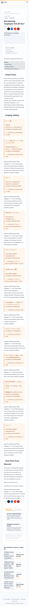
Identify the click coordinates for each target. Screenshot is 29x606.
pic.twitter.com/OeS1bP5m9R (13, 186)
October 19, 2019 (18, 263)
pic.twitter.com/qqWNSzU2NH (13, 129)
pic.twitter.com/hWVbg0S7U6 (13, 275)
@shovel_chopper (17, 149)
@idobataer (16, 394)
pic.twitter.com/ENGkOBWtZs (13, 359)
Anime (9, 12)
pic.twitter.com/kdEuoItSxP (12, 221)
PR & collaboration (15, 599)
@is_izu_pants (19, 486)
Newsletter (23, 599)
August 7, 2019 (18, 281)
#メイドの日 (16, 329)
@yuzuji (11, 217)
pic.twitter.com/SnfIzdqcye (12, 306)
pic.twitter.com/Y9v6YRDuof (12, 396)
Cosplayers (12, 18)
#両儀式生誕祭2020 (15, 357)
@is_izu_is (20, 58)
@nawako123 (18, 127)
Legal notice (14, 601)
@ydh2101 (16, 184)
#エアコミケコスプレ (14, 304)
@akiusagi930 (13, 254)
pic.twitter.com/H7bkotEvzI (12, 258)
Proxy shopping (6, 599)
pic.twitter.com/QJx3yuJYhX (12, 151)
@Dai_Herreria (18, 392)
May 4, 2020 (20, 310)
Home (5, 12)
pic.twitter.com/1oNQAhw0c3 (13, 331)
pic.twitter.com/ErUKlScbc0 (12, 433)
